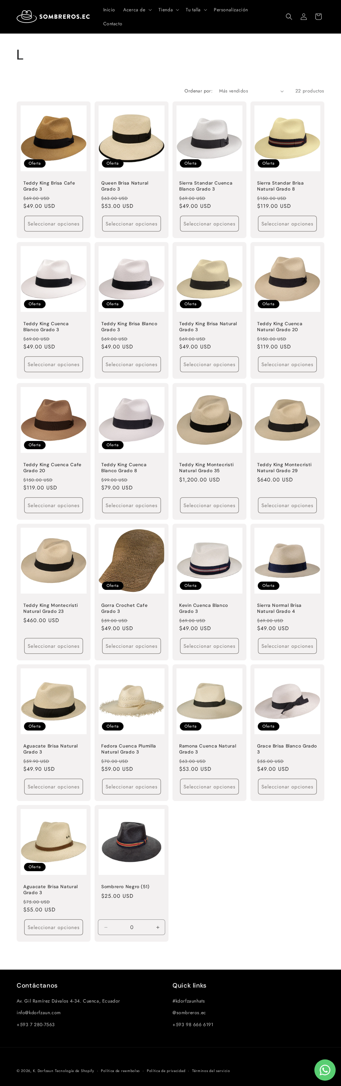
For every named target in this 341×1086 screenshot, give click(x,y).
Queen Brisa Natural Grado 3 (125, 186)
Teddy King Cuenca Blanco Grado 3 (46, 327)
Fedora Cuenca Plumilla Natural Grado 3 (128, 749)
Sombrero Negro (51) (125, 886)
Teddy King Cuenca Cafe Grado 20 (52, 468)
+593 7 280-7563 (36, 1024)
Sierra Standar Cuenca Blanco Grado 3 (205, 186)
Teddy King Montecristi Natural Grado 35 (206, 468)
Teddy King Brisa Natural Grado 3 (208, 327)
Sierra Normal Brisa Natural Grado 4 (279, 608)
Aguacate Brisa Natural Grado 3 (50, 749)
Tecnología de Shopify (74, 1070)
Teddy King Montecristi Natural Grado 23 (50, 608)
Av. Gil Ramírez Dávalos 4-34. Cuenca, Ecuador (68, 1001)
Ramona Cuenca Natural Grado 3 (207, 749)
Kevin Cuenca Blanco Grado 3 (203, 608)
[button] (136, 10)
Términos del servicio (211, 1070)
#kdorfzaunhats (188, 1001)
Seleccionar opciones (54, 223)
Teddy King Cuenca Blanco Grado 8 (124, 468)
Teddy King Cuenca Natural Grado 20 (280, 327)
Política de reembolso (120, 1070)
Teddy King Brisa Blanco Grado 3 (129, 327)
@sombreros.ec (189, 1012)
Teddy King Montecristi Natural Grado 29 (284, 468)
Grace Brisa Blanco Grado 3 (287, 749)
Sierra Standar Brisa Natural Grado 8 (280, 186)
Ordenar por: (198, 90)
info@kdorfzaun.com (39, 1012)
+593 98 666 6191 (192, 1024)
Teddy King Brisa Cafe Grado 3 (49, 186)
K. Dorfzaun (43, 1070)
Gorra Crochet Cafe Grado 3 (124, 608)
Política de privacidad (166, 1070)
